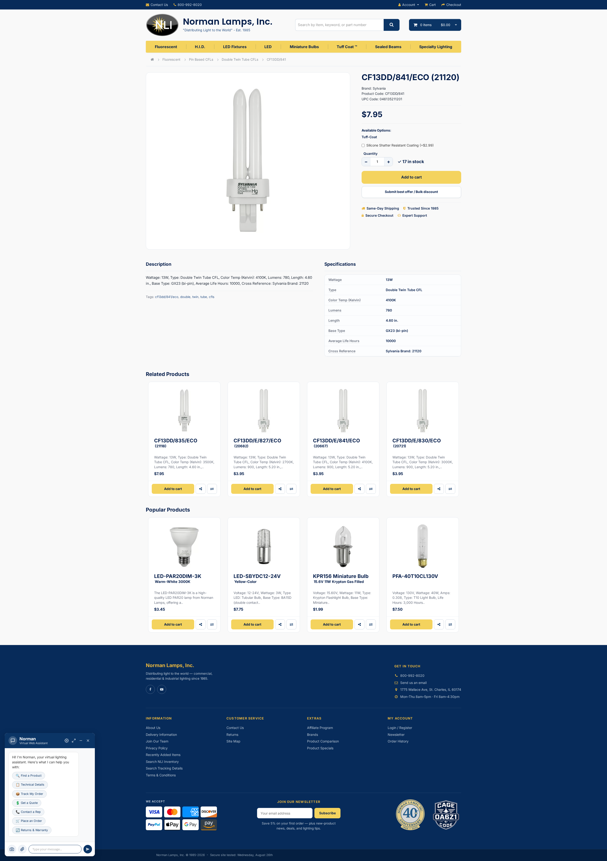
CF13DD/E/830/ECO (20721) (416, 443)
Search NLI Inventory (162, 762)
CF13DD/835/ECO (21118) (175, 443)
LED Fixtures (235, 46)
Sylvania (379, 88)
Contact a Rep (28, 812)
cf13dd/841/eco (166, 297)
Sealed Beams (388, 46)
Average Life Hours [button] (343, 341)
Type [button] (332, 290)
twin (195, 297)
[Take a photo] (12, 849)
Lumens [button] (334, 310)
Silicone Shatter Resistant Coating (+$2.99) (400, 145)
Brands (312, 735)
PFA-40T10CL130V (415, 576)
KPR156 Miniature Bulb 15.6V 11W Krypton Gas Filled (340, 578)
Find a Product (28, 776)
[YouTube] (161, 689)
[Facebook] (150, 689)
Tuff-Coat (369, 137)
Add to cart (411, 177)
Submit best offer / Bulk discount (411, 192)
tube (203, 297)
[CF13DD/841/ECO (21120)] (248, 161)
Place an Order (29, 821)
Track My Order (29, 794)
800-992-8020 (190, 5)
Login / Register (400, 728)
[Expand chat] (74, 740)
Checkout (453, 5)
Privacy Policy (157, 748)
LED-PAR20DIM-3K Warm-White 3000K (177, 578)
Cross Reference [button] (341, 351)
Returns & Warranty (32, 830)
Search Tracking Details (164, 768)
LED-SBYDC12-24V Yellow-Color (257, 578)
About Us (153, 728)
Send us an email (413, 683)
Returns (232, 735)
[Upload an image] (22, 849)
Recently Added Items (163, 755)
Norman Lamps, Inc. (227, 21)
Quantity (370, 153)
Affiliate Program (320, 728)
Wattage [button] (335, 280)
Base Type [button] (336, 331)
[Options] (67, 740)
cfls (211, 297)
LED (268, 46)
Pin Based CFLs (201, 59)
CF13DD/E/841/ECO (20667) (336, 443)
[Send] (87, 849)
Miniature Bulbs (304, 46)
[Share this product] (201, 489)
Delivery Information (161, 735)
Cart (432, 5)
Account (408, 5)
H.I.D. (200, 46)
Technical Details (30, 785)
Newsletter (396, 735)
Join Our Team (157, 741)
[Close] (88, 740)
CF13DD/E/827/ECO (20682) (257, 443)
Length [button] (334, 320)
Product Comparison (323, 741)
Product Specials (320, 748)
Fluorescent (166, 46)
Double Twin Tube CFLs (240, 59)
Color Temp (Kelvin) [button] (344, 300)
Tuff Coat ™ (347, 46)
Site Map (233, 741)
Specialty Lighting (435, 46)
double (185, 297)
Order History (398, 741)
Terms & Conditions (161, 775)
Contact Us (159, 5)
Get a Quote (27, 803)
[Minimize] (81, 740)
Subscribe (327, 813)
